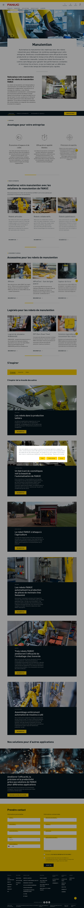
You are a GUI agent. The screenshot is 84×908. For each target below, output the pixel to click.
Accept (61, 458)
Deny (42, 458)
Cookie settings (51, 458)
